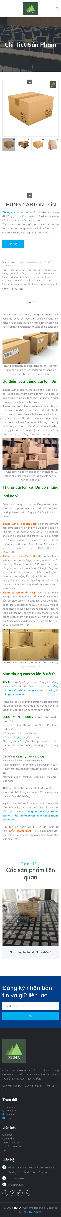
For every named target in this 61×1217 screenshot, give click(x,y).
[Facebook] (5, 1193)
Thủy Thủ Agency (32, 1211)
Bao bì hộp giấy (13, 737)
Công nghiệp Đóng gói (30, 262)
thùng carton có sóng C (42, 690)
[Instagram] (27, 1193)
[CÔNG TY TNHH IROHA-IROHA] (30, 8)
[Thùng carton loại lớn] (30, 108)
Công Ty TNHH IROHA (29, 756)
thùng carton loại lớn (33, 277)
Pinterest (11, 1114)
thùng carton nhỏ (13, 694)
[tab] (30, 302)
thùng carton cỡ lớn (12, 277)
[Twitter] (12, 1193)
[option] (8, 144)
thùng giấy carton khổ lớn (45, 284)
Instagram (11, 1110)
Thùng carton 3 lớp (37, 811)
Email (9, 1118)
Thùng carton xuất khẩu (34, 815)
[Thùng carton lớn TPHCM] (23, 144)
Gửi (30, 1016)
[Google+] (20, 1193)
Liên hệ (13, 244)
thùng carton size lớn (20, 284)
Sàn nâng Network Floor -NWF (30, 952)
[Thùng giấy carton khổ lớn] (52, 144)
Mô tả (30, 302)
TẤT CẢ (47, 262)
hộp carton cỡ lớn (42, 269)
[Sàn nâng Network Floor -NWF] (30, 919)
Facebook (10, 1106)
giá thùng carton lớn (21, 269)
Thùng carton (9, 265)
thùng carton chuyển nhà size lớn (37, 273)
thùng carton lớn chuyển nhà (21, 280)
